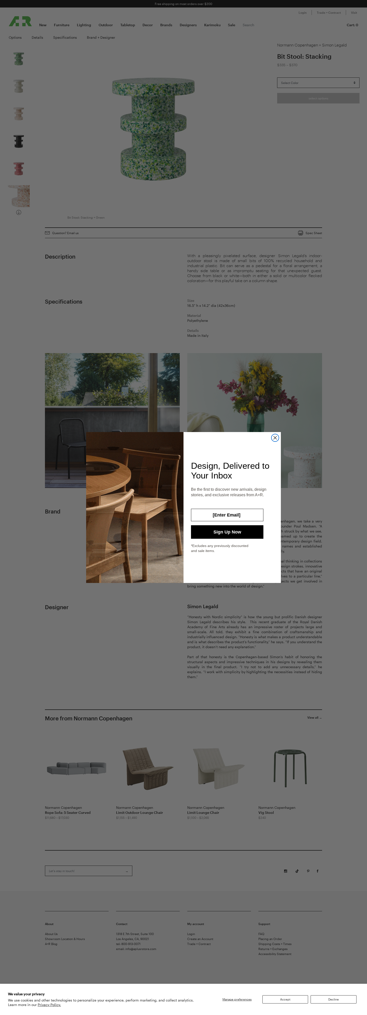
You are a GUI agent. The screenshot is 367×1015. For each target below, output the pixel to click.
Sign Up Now (227, 531)
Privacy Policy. (49, 1005)
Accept (285, 999)
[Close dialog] (275, 438)
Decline (333, 999)
